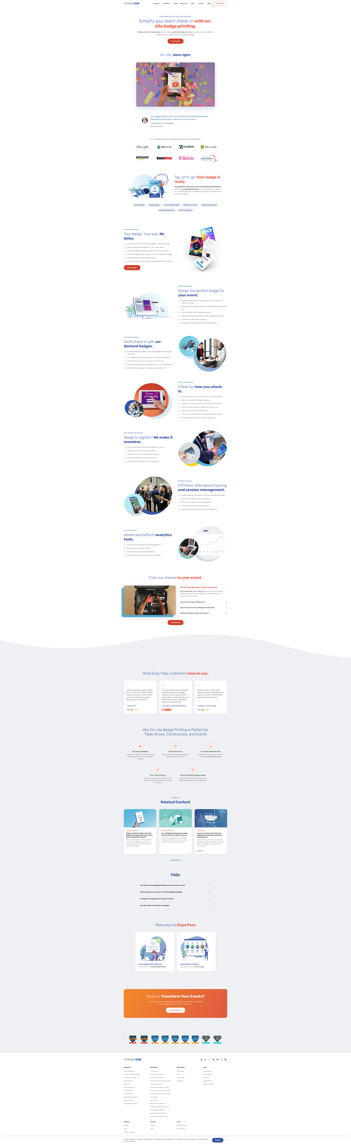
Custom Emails (128, 1094)
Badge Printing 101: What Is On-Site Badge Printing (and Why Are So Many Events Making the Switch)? (139, 835)
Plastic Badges (207, 1074)
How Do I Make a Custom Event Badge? (155, 905)
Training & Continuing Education (160, 1090)
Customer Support (129, 1132)
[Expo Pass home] (131, 3)
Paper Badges (207, 1071)
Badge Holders (207, 1081)
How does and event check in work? (162, 885)
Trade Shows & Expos (156, 1074)
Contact (200, 3)
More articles (175, 860)
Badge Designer (154, 205)
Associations (154, 1097)
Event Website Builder (130, 1097)
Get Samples (132, 268)
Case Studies (181, 1077)
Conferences (154, 1071)
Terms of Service (182, 1125)
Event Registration (129, 1071)
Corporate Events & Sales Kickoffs (160, 1081)
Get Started (220, 3)
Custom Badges (139, 205)
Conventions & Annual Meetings (160, 1094)
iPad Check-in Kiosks (190, 205)
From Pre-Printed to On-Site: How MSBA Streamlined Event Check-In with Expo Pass (209, 835)
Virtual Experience (129, 1087)
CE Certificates (128, 1090)
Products (156, 3)
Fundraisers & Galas (156, 1084)
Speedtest (180, 1081)
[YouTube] (217, 1059)
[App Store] (201, 1059)
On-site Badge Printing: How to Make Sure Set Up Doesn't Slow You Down (174, 834)
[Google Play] (205, 1059)
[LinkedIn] (225, 1059)
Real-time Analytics (185, 210)
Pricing (175, 3)
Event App (127, 1084)
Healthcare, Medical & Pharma (159, 1107)
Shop (193, 3)
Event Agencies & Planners (158, 1113)
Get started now (176, 1010)
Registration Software (209, 205)
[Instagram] (221, 1059)
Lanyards (206, 1077)
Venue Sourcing (128, 1100)
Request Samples (208, 1084)
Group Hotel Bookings (130, 1103)
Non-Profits (153, 1100)
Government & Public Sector (158, 1116)
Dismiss (217, 1140)
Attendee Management (166, 210)
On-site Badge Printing (171, 205)
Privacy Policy (181, 1128)
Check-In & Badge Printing (132, 1074)
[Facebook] (213, 1059)
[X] (209, 1059)
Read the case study (156, 126)
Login (209, 3)
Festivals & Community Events (159, 1087)
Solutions (166, 3)
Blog (178, 1074)
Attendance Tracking (130, 1077)
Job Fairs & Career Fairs (157, 1077)
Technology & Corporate (157, 1110)
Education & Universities (157, 1103)
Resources (183, 3)
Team (125, 1129)
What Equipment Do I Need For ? (161, 892)
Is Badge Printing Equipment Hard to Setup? (157, 899)
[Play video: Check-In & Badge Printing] (175, 84)
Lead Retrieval (128, 1081)
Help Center (180, 1071)
